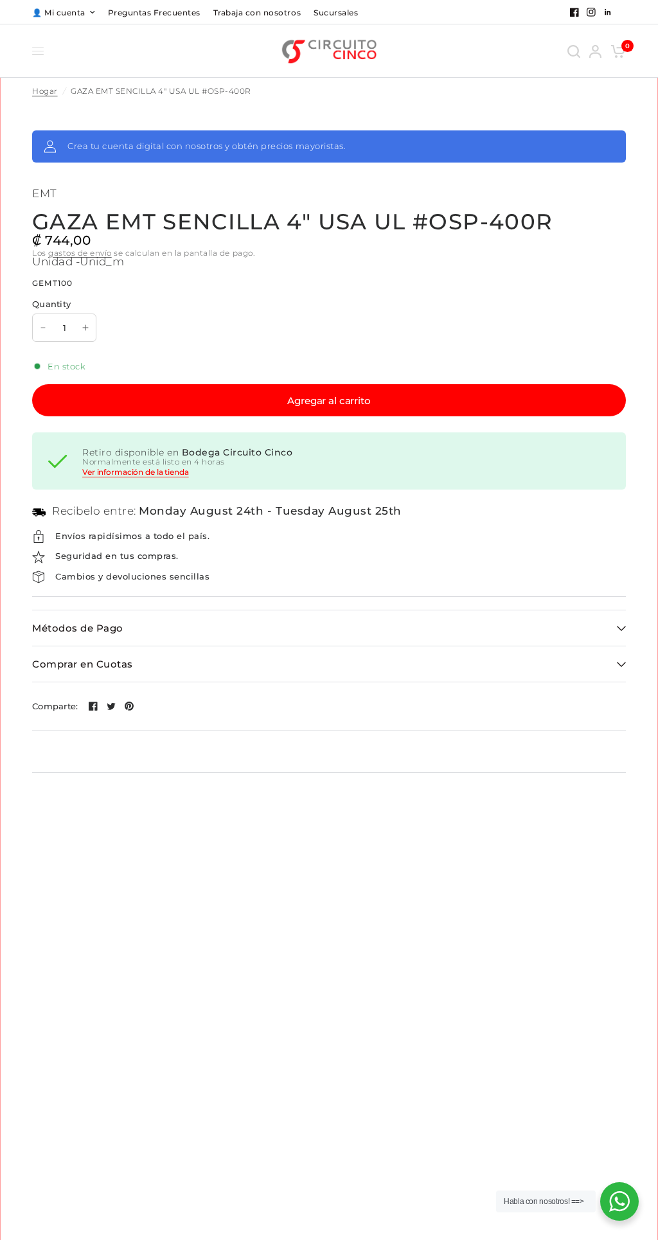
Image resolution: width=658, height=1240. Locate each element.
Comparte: (55, 706)
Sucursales (336, 12)
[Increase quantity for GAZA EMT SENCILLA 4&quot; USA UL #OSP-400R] (85, 327)
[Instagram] (591, 12)
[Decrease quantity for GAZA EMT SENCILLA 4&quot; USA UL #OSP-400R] (43, 327)
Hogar (45, 91)
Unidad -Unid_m (78, 261)
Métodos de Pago (77, 628)
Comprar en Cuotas (82, 664)
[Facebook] (574, 12)
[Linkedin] (608, 12)
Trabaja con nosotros (257, 12)
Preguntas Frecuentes (154, 12)
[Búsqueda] (574, 51)
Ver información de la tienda (135, 472)
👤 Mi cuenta (58, 12)
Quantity (51, 304)
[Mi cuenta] (595, 51)
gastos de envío (80, 253)
